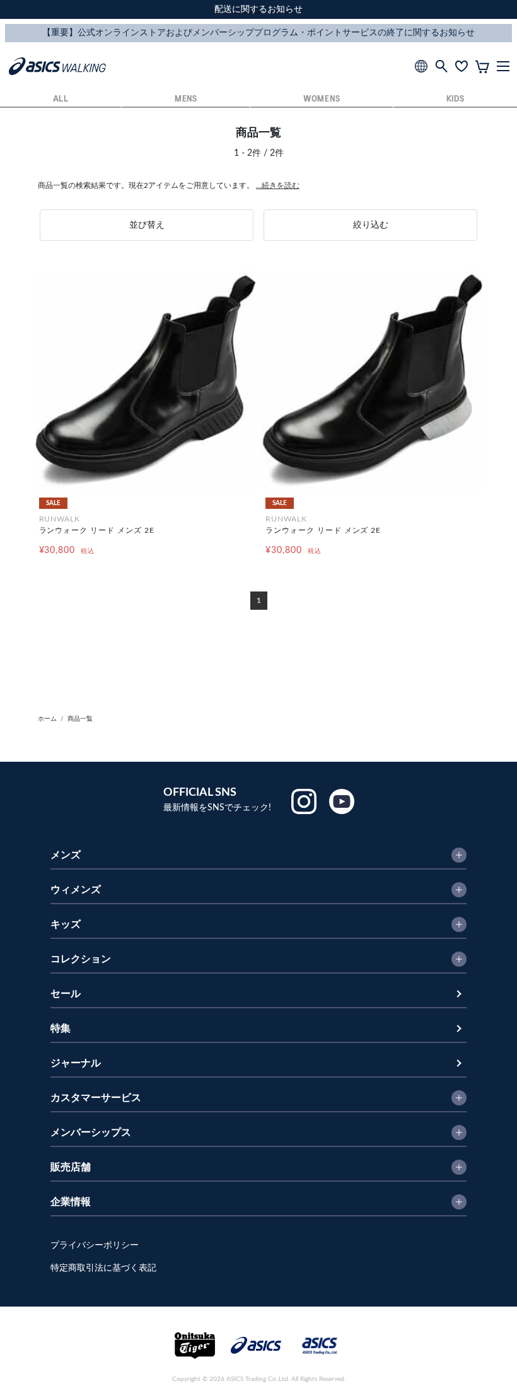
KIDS (455, 99)
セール (65, 994)
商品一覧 (80, 719)
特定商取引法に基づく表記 (103, 1268)
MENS (186, 99)
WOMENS (321, 99)
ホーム (47, 719)
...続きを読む (277, 185)
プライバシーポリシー (94, 1245)
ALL (61, 99)
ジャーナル (75, 1063)
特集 (60, 1028)
